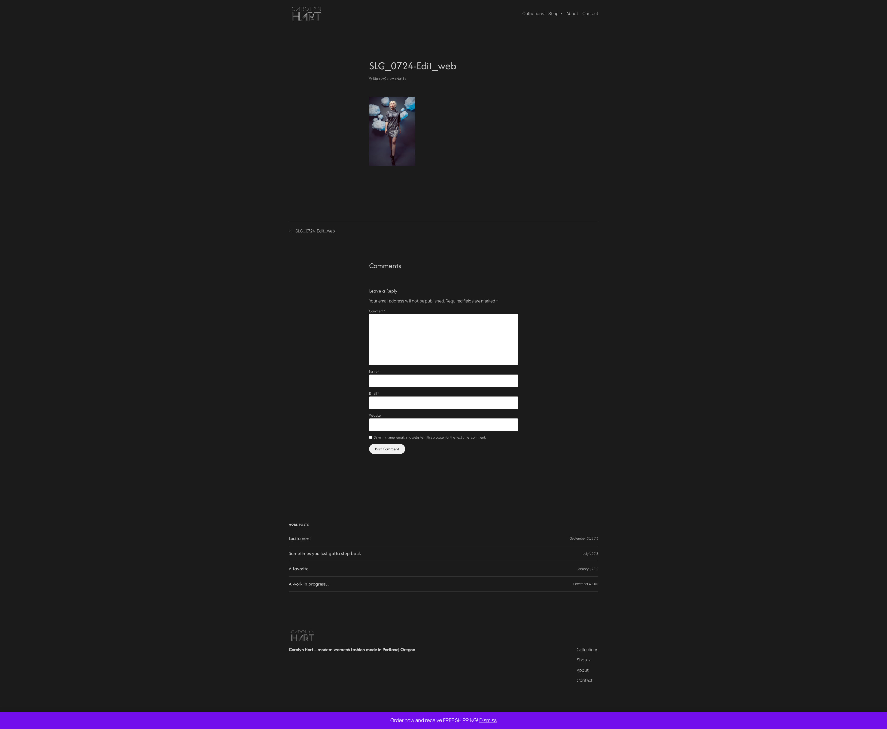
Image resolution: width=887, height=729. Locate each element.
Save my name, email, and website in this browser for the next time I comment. (430, 437)
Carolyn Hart (393, 78)
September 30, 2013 (584, 538)
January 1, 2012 (587, 569)
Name (374, 371)
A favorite (299, 569)
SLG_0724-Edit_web (315, 231)
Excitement (300, 538)
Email (374, 393)
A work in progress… (310, 584)
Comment (377, 311)
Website (375, 415)
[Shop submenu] (560, 13)
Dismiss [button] (488, 720)
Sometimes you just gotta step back (325, 553)
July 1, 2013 (590, 553)
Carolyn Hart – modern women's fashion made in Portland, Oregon (352, 649)
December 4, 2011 (585, 584)
